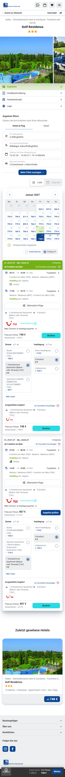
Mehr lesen (10, 396)
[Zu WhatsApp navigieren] (37, 5)
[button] (32, 721)
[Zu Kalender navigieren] (45, 5)
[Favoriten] (52, 5)
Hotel (46, 125)
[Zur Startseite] (12, 5)
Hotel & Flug (19, 125)
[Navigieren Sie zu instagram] (5, 749)
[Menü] (59, 5)
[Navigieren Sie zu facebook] (12, 749)
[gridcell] (40, 207)
